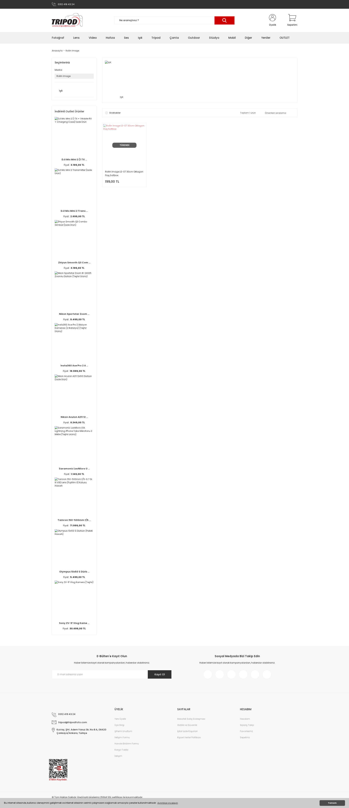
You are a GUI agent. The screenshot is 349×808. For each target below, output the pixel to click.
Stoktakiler (115, 112)
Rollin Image (72, 50)
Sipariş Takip (247, 725)
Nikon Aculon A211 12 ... (74, 417)
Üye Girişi (119, 725)
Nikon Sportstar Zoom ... (74, 314)
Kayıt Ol (160, 674)
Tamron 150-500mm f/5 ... (74, 520)
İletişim (118, 755)
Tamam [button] (332, 803)
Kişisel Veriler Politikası (189, 737)
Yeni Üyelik (120, 718)
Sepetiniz (245, 737)
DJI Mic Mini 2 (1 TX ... (74, 159)
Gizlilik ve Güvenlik (187, 725)
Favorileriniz (246, 731)
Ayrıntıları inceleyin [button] (167, 803)
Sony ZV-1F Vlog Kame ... (74, 623)
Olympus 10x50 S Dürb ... (74, 571)
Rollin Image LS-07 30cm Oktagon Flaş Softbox (124, 173)
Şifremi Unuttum (123, 731)
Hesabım (245, 718)
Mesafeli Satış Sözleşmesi (191, 718)
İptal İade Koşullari (187, 731)
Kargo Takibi (121, 749)
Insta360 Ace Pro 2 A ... (74, 365)
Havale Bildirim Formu (127, 743)
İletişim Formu (122, 737)
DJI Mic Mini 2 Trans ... (74, 211)
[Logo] (67, 20)
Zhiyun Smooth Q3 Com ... (74, 262)
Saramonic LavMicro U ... (74, 468)
